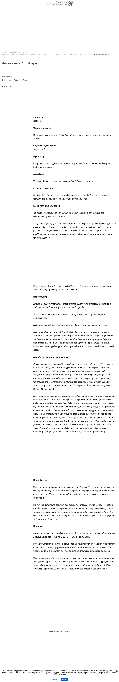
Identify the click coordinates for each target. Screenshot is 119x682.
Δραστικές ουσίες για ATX (18, 52)
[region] (59, 27)
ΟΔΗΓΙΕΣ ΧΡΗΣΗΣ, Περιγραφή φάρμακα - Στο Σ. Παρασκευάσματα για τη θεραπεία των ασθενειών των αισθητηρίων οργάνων (46, 54)
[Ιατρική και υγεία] (60, 3)
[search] (116, 3)
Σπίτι (4, 52)
